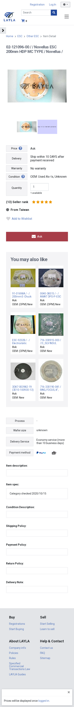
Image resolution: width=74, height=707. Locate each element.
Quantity (17, 187)
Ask (39, 236)
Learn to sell (47, 629)
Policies (13, 652)
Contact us (46, 647)
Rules (12, 658)
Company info (17, 647)
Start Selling (47, 623)
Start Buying (16, 629)
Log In (52, 4)
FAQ (42, 652)
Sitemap (45, 658)
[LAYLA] (9, 16)
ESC (19, 36)
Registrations (17, 623)
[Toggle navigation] (66, 17)
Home (9, 36)
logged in (43, 700)
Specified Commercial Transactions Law (19, 666)
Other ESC (33, 36)
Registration (37, 4)
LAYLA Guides (17, 674)
